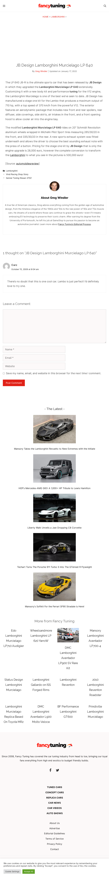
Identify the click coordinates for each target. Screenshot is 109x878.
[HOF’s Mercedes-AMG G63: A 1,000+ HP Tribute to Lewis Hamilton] (54, 469)
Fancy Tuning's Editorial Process (74, 224)
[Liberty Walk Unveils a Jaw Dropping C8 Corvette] (54, 508)
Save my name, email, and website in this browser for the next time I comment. (53, 373)
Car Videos (54, 808)
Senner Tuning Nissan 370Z (19, 178)
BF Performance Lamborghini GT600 (68, 711)
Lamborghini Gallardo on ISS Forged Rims (41, 685)
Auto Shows (55, 813)
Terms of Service (54, 838)
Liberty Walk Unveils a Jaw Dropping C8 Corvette (54, 527)
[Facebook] (50, 770)
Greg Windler (41, 71)
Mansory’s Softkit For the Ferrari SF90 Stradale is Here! (54, 606)
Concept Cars (54, 792)
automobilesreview (27, 163)
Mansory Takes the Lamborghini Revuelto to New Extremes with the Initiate (54, 448)
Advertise (54, 828)
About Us (55, 823)
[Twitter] (57, 770)
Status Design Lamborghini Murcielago (14, 685)
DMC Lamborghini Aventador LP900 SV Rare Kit (68, 658)
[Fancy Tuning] (54, 6)
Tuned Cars (54, 787)
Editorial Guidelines (54, 833)
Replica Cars (54, 797)
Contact (54, 849)
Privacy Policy (54, 844)
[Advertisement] (54, 41)
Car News (54, 802)
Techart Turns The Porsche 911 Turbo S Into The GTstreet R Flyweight (54, 567)
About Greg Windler (54, 197)
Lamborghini (58, 16)
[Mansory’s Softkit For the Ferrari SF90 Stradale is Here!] (54, 587)
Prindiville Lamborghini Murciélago (95, 711)
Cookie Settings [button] (12, 871)
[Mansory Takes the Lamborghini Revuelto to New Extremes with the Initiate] (54, 430)
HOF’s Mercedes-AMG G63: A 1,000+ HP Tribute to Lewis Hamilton (54, 488)
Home (45, 16)
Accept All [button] (28, 871)
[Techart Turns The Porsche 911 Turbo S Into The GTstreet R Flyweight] (54, 548)
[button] (105, 6)
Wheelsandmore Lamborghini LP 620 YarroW (41, 635)
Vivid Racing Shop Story (17, 174)
